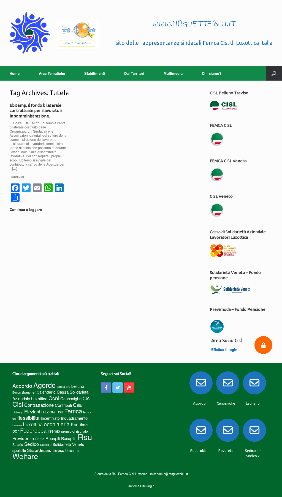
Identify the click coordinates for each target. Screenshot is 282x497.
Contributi (63, 405)
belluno (77, 386)
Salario (17, 444)
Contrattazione (39, 405)
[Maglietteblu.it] (54, 33)
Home (15, 73)
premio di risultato (74, 431)
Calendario (46, 392)
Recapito (69, 438)
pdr (15, 430)
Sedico (31, 443)
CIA (86, 398)
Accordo (22, 385)
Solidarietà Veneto (68, 444)
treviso (58, 450)
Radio (39, 438)
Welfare (25, 456)
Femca (73, 411)
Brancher (29, 392)
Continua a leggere (26, 209)
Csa (77, 404)
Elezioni (32, 411)
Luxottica (33, 424)
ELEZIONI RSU (52, 412)
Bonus (16, 392)
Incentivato (50, 418)
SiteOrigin (147, 486)
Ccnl (53, 398)
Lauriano (253, 403)
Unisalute (72, 450)
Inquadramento (74, 418)
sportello (19, 450)
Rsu (85, 436)
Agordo (44, 385)
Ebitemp (17, 412)
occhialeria (57, 424)
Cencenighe (71, 398)
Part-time (79, 424)
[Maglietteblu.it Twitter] (117, 387)
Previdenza (23, 438)
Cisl (17, 404)
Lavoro (17, 425)
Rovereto (226, 450)
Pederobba (33, 430)
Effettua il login (224, 349)
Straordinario (39, 450)
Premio (54, 431)
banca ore (63, 386)
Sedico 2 (45, 445)
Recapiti (52, 438)
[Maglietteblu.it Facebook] (106, 387)
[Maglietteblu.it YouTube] (129, 387)
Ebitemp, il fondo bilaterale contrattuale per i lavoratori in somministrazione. (36, 110)
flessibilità (28, 417)
